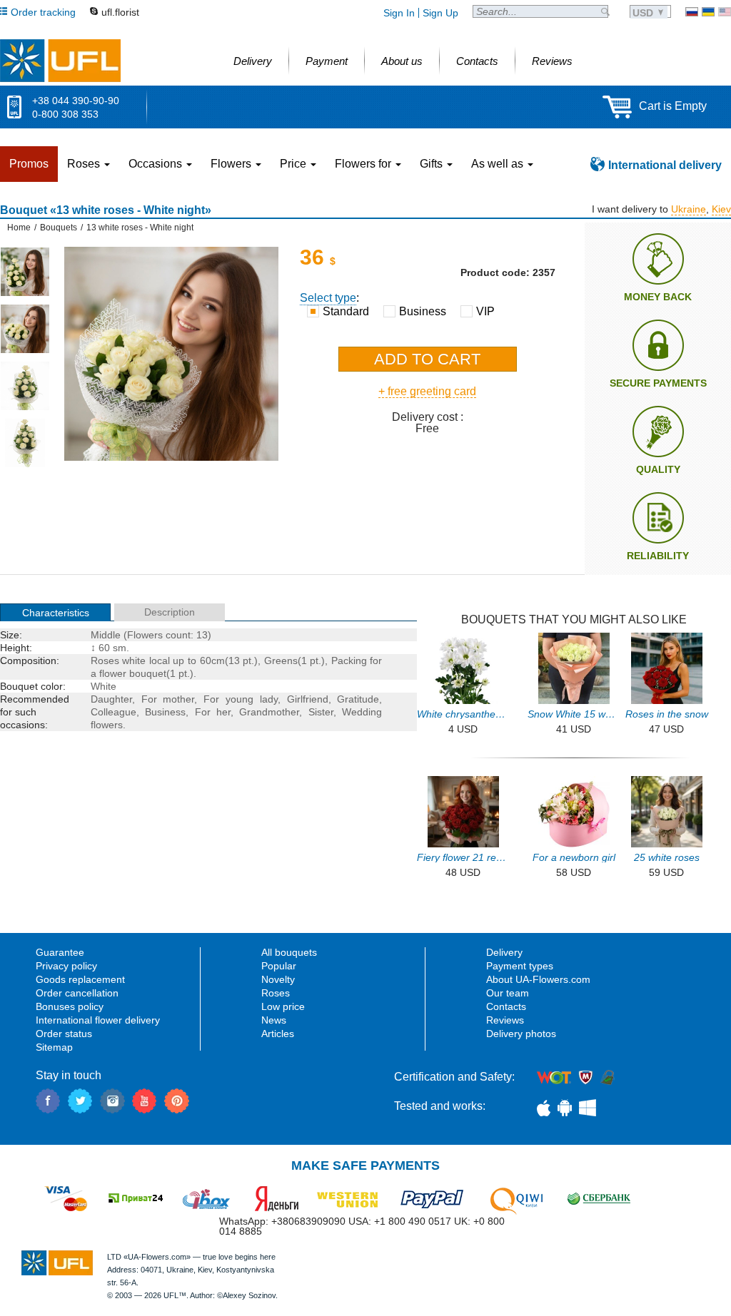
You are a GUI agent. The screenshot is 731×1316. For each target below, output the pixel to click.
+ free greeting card (427, 391)
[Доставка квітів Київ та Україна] (708, 11)
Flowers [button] (232, 164)
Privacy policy (66, 965)
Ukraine (688, 209)
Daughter (111, 699)
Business (165, 712)
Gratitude (358, 699)
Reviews (505, 1020)
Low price (283, 1006)
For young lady (240, 699)
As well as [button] (498, 164)
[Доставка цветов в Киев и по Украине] (691, 11)
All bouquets (289, 952)
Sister (320, 712)
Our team (507, 993)
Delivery (504, 952)
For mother (168, 699)
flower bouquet (132, 673)
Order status (64, 1033)
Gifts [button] (432, 164)
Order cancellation (77, 993)
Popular (278, 965)
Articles (277, 1033)
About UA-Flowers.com (538, 979)
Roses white (118, 660)
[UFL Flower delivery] (60, 60)
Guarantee (60, 952)
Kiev (721, 209)
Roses (275, 993)
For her (213, 712)
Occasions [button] (156, 164)
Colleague (113, 712)
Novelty (278, 979)
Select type (328, 298)
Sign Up (440, 13)
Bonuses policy (70, 1006)
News (273, 1020)
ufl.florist (120, 12)
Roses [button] (85, 164)
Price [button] (294, 164)
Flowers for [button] (364, 164)
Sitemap (54, 1047)
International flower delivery (98, 1020)
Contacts (506, 1006)
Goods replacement (80, 979)
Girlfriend (307, 699)
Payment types (519, 965)
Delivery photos (521, 1033)
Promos (29, 164)
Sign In (399, 13)
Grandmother (269, 712)
